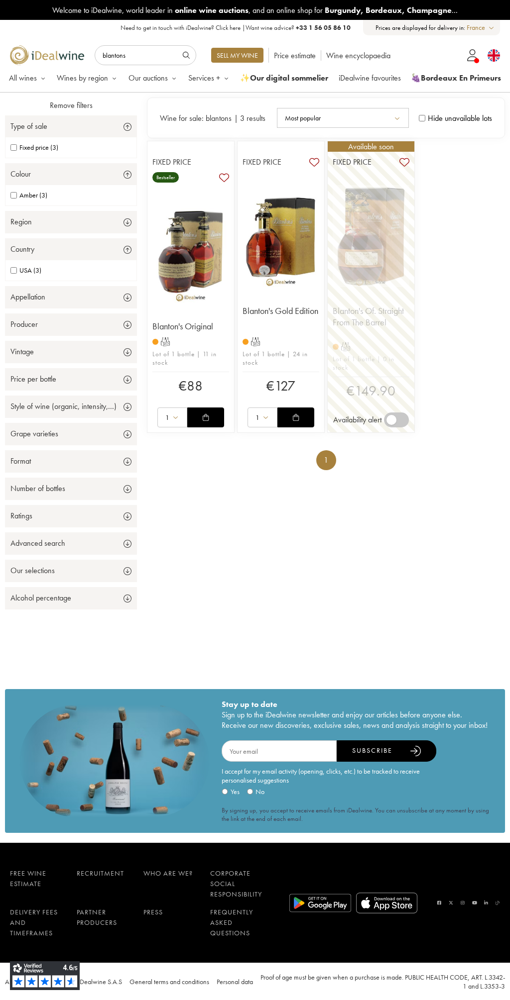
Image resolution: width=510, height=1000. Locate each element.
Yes (235, 791)
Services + (204, 78)
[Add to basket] (205, 417)
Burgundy (343, 10)
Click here (228, 27)
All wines (23, 78)
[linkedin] (486, 903)
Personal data (235, 981)
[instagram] (463, 903)
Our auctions (148, 78)
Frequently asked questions (231, 922)
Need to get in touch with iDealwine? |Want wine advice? (236, 27)
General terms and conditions (169, 981)
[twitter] (451, 903)
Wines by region (82, 78)
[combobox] (481, 27)
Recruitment (100, 873)
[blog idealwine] (498, 903)
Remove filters (71, 105)
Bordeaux (384, 10)
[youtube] (474, 903)
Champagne (429, 10)
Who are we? (168, 873)
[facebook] (439, 903)
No (259, 791)
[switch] (396, 419)
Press (153, 911)
